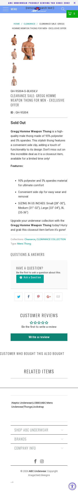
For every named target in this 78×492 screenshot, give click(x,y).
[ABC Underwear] (39, 9)
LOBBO (37, 402)
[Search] (63, 9)
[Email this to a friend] (58, 297)
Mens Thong (24, 243)
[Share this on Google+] (48, 297)
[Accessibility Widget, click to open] (72, 486)
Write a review (39, 337)
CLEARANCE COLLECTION (51, 239)
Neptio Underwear (22, 402)
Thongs (28, 406)
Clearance (29, 239)
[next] (64, 47)
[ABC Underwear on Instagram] (42, 461)
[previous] (24, 47)
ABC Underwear (37, 471)
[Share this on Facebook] (28, 297)
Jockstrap (38, 406)
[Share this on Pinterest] (38, 297)
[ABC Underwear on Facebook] (35, 461)
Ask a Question (32, 277)
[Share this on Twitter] (19, 297)
